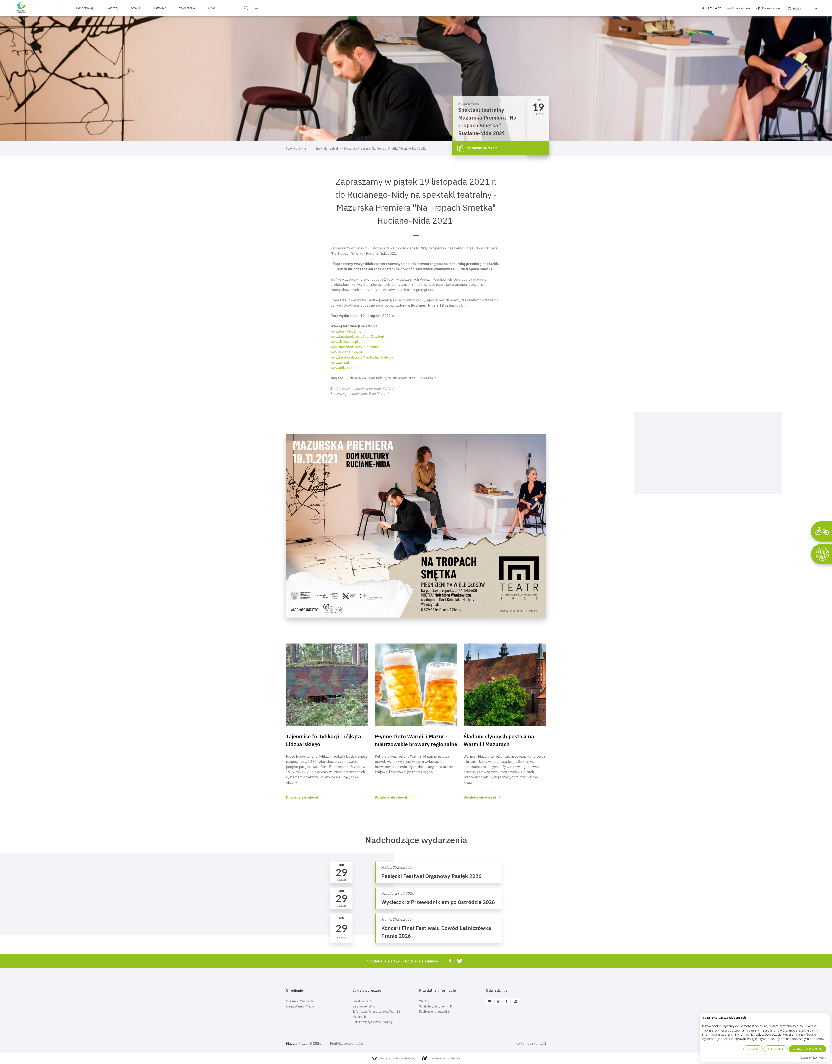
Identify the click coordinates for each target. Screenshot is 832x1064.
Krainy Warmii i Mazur (300, 1006)
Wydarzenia (187, 8)
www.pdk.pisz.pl (343, 367)
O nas (212, 8)
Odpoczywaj (84, 8)
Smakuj (136, 8)
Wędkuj (424, 1001)
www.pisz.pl (339, 362)
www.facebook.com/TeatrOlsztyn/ (357, 336)
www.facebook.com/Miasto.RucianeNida (361, 357)
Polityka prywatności (346, 1043)
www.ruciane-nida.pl (346, 352)
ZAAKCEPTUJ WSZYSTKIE (807, 1049)
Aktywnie (160, 8)
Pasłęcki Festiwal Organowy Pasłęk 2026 (431, 876)
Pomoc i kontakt (533, 1043)
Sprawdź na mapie (482, 148)
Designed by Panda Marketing (397, 1058)
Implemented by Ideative (445, 1058)
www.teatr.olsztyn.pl (346, 331)
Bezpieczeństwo (364, 1006)
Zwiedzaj (112, 8)
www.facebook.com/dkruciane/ (354, 347)
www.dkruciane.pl (344, 342)
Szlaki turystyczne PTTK (435, 1006)
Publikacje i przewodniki (435, 1012)
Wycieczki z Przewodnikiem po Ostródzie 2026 (438, 902)
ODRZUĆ (753, 1049)
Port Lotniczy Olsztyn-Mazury (373, 1022)
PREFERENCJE (775, 1049)
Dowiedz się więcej (302, 797)
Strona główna (296, 148)
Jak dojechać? (362, 1001)
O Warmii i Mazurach (299, 1001)
